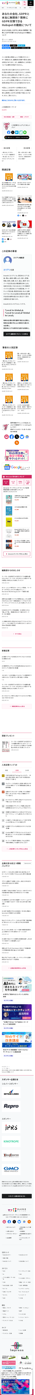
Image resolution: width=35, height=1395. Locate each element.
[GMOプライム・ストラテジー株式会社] (11, 1169)
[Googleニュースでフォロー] (24, 1221)
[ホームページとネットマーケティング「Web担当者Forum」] (9, 1363)
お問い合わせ (10, 1231)
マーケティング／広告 (12, 7)
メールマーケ (22, 1295)
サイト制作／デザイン (24, 1278)
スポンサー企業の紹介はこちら (16, 1196)
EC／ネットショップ (24, 1291)
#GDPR (4, 110)
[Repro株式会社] (11, 1106)
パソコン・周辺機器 (27, 482)
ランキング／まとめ (8, 1320)
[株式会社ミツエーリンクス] (11, 1092)
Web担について (7, 1261)
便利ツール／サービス (8, 1317)
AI (20, 7)
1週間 (17, 770)
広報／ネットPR (7, 1291)
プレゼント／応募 (7, 1333)
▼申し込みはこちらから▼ (9, 1378)
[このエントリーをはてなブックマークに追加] (16, 132)
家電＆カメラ (20, 482)
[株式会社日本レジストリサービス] (11, 1127)
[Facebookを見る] (9, 1221)
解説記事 (5, 1330)
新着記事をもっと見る (18, 706)
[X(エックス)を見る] (14, 1221)
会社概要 (9, 1238)
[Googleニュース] (27, 436)
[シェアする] (8, 132)
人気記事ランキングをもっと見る (18, 849)
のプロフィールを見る (17, 334)
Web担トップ (5, 1066)
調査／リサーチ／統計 (25, 1282)
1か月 (27, 770)
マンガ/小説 (22, 1314)
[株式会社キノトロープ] (11, 1141)
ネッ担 (23, 429)
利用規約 (22, 1231)
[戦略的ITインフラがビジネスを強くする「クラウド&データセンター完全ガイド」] (9, 1358)
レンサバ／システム (24, 1288)
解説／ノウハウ (7, 1308)
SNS (25, 7)
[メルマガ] (6, 436)
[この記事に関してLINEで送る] (25, 132)
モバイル (5, 1295)
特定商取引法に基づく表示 (25, 1234)
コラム (4, 1314)
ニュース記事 (22, 1330)
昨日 (6, 770)
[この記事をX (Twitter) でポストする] (12, 132)
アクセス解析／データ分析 (9, 1278)
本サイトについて (11, 1227)
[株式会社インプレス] (16, 1347)
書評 (20, 1311)
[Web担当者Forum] (17, 1211)
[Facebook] (11, 436)
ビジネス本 (13, 482)
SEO (3, 7)
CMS (4, 1282)
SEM (4, 1298)
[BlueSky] (22, 436)
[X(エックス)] (17, 436)
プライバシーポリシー (12, 1233)
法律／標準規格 (23, 1285)
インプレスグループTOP (24, 1238)
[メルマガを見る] (4, 1221)
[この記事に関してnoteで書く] (20, 132)
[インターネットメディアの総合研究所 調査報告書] (25, 1363)
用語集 (21, 1333)
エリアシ (6, 269)
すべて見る (18, 634)
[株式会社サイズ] (11, 1155)
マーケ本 (6, 482)
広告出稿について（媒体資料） (25, 1228)
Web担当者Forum (8, 2)
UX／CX (5, 1288)
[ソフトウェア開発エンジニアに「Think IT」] (25, 1358)
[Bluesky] (19, 1221)
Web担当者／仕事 (8, 1285)
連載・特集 (5, 1258)
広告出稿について (23, 1261)
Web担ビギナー (7, 1255)
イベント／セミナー (24, 1317)
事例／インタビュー (24, 1308)
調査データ (5, 1311)
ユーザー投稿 (5, 1068)
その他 (21, 1298)
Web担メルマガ (23, 1255)
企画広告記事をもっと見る (18, 968)
